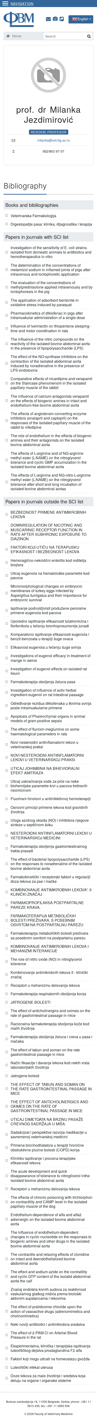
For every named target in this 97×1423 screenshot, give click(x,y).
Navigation (22, 3)
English (82, 18)
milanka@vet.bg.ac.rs (53, 140)
